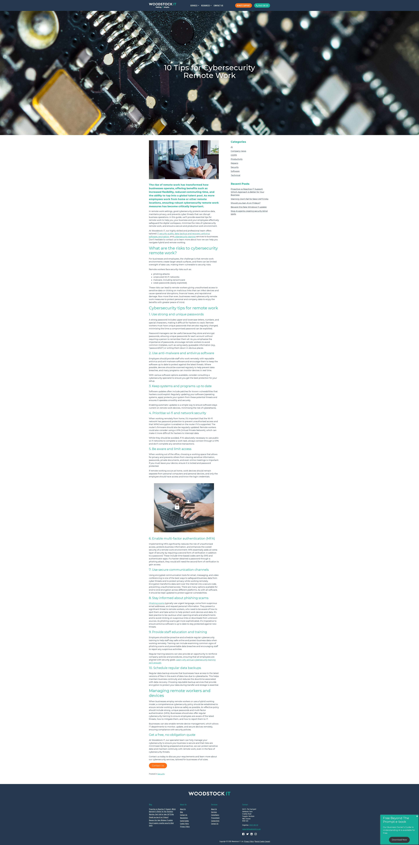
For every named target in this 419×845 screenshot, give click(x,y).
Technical (235, 175)
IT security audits (165, 233)
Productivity (237, 159)
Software (235, 171)
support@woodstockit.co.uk (251, 829)
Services (193, 5)
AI (232, 147)
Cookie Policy (184, 823)
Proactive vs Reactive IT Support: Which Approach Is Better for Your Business (247, 192)
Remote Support (243, 5)
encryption (163, 236)
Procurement (215, 818)
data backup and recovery (187, 233)
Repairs (234, 163)
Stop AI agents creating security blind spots (161, 824)
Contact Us (218, 5)
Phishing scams (157, 603)
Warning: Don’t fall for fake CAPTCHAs (249, 199)
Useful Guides (184, 820)
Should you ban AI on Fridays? (245, 203)
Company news (238, 151)
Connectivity (215, 820)
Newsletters (184, 818)
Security (161, 774)
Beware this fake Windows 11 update (249, 207)
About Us (183, 809)
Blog (181, 812)
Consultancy (215, 815)
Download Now (399, 840)
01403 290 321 (263, 5)
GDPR (234, 155)
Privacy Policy (185, 826)
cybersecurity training (185, 236)
